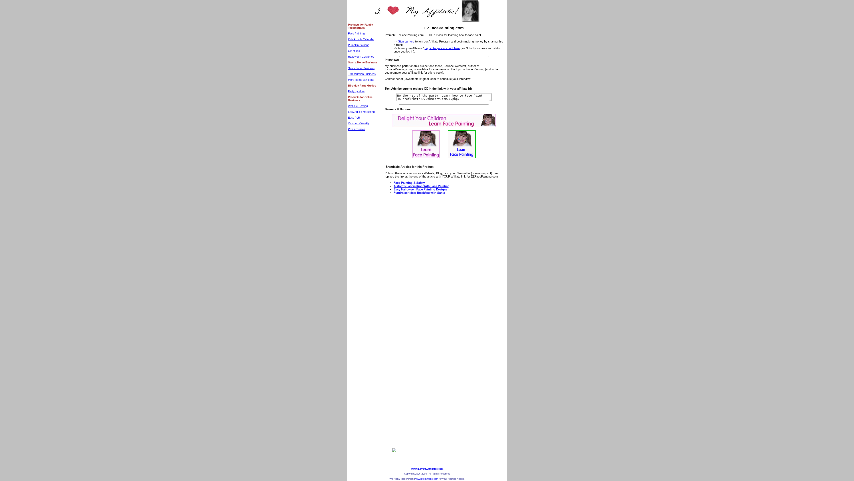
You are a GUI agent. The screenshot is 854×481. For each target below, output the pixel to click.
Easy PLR (354, 117)
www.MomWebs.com (426, 478)
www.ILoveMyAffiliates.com (427, 468)
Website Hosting (358, 106)
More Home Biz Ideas (361, 79)
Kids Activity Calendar (361, 39)
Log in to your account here (442, 48)
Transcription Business (362, 74)
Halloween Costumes (361, 56)
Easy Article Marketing (361, 111)
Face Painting (356, 33)
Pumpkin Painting (358, 45)
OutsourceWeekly (358, 123)
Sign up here (406, 41)
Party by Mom (356, 91)
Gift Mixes (354, 51)
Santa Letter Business (361, 68)
